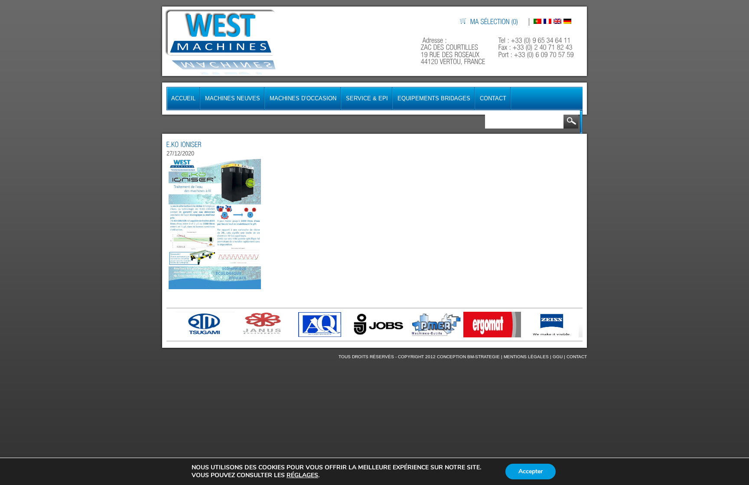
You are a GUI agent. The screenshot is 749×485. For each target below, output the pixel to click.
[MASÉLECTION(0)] (494, 22)
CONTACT (577, 356)
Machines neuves (232, 98)
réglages (302, 475)
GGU (558, 356)
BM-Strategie (483, 356)
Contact (493, 98)
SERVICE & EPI (367, 98)
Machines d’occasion (303, 98)
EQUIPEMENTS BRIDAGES (433, 98)
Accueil (183, 98)
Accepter (530, 471)
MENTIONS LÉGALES (526, 356)
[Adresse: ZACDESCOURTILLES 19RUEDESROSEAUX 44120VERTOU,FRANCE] (454, 51)
